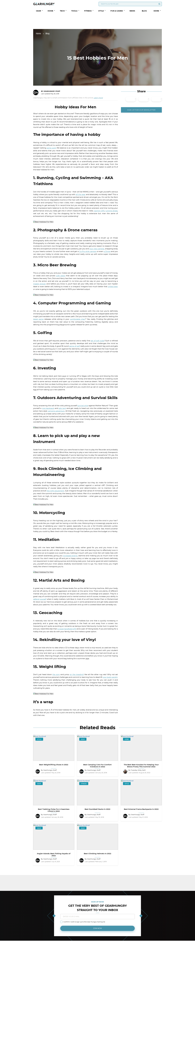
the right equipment (55, 491)
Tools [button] (74, 11)
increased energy (70, 556)
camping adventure (56, 411)
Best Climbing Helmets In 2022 (97, 854)
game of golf (74, 346)
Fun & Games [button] (116, 11)
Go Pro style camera (87, 251)
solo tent (62, 408)
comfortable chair (77, 319)
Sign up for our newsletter (141, 110)
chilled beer (113, 286)
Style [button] (101, 11)
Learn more (98, 98)
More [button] (156, 11)
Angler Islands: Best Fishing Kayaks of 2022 (53, 855)
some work (51, 148)
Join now (97, 928)
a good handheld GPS (67, 629)
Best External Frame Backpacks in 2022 (141, 809)
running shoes (111, 211)
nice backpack (48, 408)
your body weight (110, 677)
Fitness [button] (88, 11)
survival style (82, 405)
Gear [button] (38, 11)
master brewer (39, 284)
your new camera (96, 249)
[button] (42, 10)
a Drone (107, 251)
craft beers (60, 276)
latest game (38, 319)
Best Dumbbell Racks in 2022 (97, 809)
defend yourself (39, 599)
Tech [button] (62, 11)
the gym (56, 674)
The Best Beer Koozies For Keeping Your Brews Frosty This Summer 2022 (141, 766)
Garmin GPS (99, 211)
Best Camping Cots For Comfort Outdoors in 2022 (97, 766)
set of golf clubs (97, 341)
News (132, 11)
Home (38, 34)
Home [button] (50, 11)
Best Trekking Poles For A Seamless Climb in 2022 (53, 810)
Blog (144, 11)
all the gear (80, 194)
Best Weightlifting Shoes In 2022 (53, 765)
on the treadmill (77, 674)
